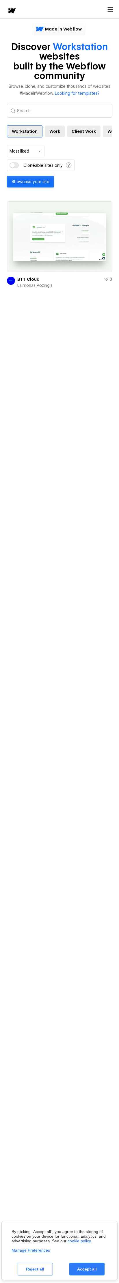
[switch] (14, 165)
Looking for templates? (77, 93)
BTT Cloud (28, 279)
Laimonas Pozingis (35, 285)
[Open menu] (110, 10)
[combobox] (25, 151)
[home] (11, 11)
